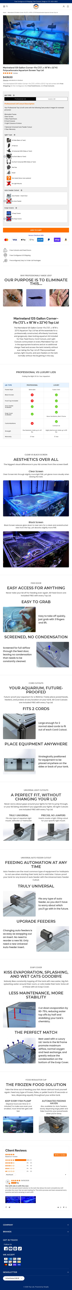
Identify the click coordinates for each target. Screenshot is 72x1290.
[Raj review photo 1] (12, 1199)
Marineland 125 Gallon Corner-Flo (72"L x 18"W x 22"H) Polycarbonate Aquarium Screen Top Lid (33, 12)
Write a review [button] (60, 1155)
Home (4, 12)
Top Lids (31, 1287)
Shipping (5, 80)
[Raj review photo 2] (28, 1199)
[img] (16, 1181)
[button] (68, 6)
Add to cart (36, 230)
